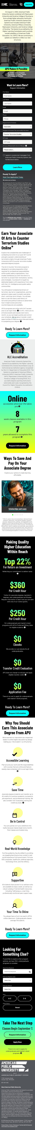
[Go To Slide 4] (17, 514)
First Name (6, 92)
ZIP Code (5, 138)
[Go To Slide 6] (20, 514)
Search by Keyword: (8, 968)
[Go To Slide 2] (14, 514)
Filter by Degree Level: (9, 976)
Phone (4, 115)
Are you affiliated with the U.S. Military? (14, 146)
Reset (17, 1007)
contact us (27, 218)
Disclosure (16, 1125)
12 (21, 1053)
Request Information (17, 335)
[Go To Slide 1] (12, 514)
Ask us (14, 317)
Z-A (24, 998)
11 (23, 802)
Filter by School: (7, 985)
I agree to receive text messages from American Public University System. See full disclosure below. (18, 157)
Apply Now (28, 4)
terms (20, 218)
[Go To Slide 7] (22, 514)
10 (17, 771)
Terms (10, 1125)
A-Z (9, 998)
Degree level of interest (9, 122)
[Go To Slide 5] (19, 514)
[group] (17, 496)
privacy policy (13, 218)
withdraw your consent (14, 217)
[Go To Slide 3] (15, 514)
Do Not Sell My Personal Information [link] (16, 1125)
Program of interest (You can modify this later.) (16, 130)
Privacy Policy (4, 1125)
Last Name (6, 99)
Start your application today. (13, 177)
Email (4, 107)
